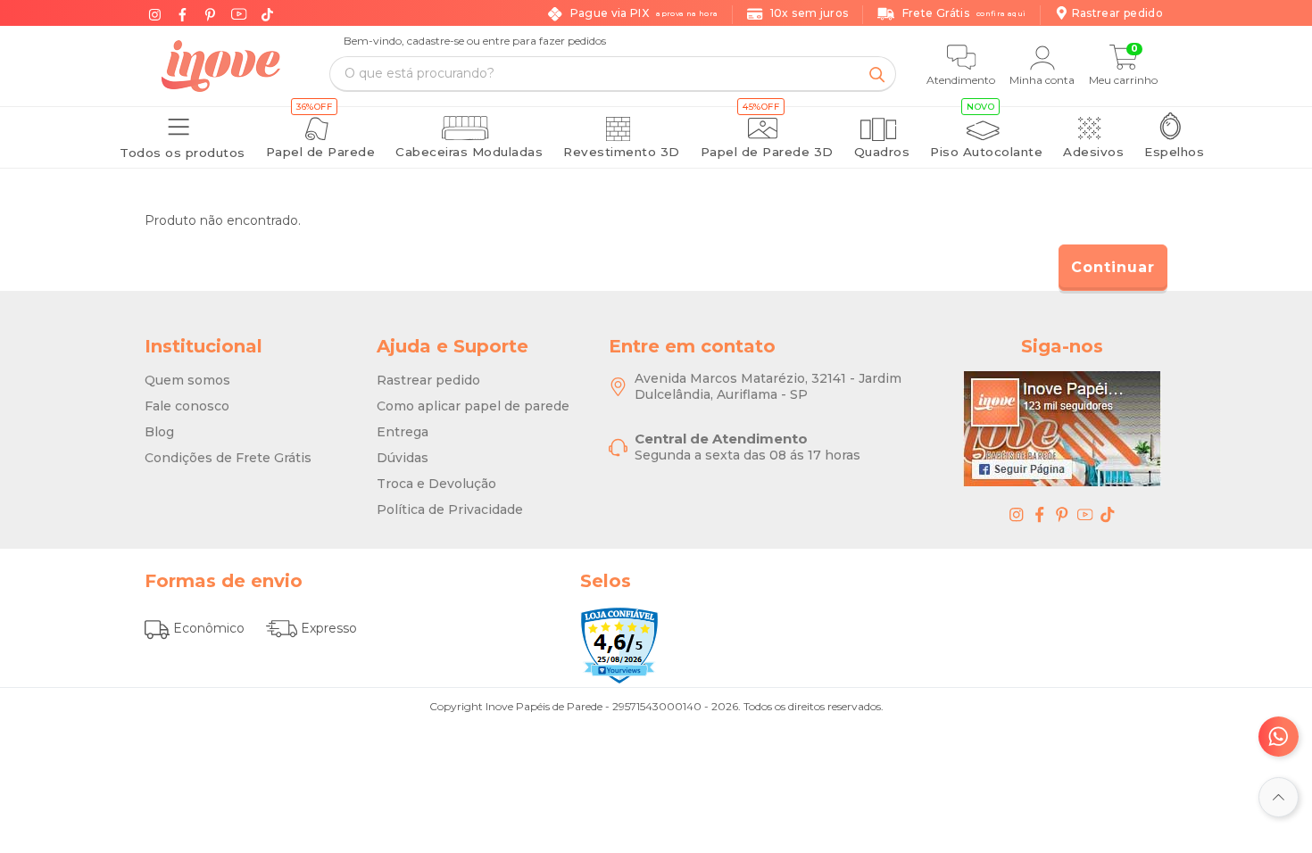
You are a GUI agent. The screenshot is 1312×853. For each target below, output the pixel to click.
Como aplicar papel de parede (473, 406)
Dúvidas (402, 458)
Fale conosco (187, 406)
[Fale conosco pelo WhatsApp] (1278, 736)
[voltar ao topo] (1278, 797)
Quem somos (187, 380)
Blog (159, 432)
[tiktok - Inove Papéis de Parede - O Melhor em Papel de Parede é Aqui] (1108, 514)
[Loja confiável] (619, 645)
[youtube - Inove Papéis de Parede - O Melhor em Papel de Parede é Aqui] (1085, 514)
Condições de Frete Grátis (228, 458)
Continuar (1113, 267)
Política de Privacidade (450, 509)
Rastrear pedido (428, 380)
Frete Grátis (964, 13)
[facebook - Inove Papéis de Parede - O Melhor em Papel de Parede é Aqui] (1040, 514)
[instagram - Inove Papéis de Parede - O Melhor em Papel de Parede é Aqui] (1017, 514)
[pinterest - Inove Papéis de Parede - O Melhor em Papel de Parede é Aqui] (1062, 514)
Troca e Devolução (436, 484)
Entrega (402, 432)
